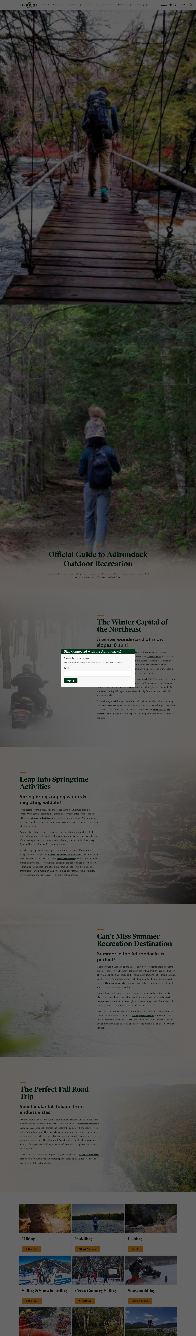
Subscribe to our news (76, 658)
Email (66, 668)
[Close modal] (132, 651)
